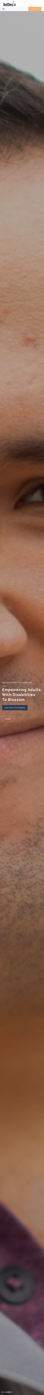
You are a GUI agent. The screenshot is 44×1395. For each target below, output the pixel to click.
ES (11, 1392)
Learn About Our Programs (15, 708)
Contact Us (34, 9)
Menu (4, 8)
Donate (8, 719)
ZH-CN (4, 1392)
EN (8, 1392)
